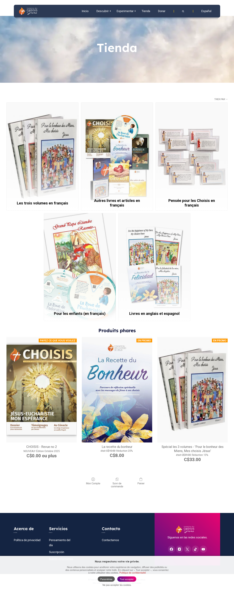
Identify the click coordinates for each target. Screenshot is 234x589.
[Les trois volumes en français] (42, 149)
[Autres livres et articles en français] (117, 149)
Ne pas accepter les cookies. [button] (117, 584)
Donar (161, 11)
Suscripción (56, 552)
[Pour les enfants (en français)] (80, 260)
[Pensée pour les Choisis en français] (192, 149)
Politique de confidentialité (132, 572)
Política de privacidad (27, 540)
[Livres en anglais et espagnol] (154, 260)
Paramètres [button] (106, 579)
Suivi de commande (117, 485)
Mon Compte (93, 483)
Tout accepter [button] (127, 579)
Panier (141, 483)
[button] (183, 11)
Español (206, 11)
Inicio (85, 11)
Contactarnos (110, 540)
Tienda (146, 11)
